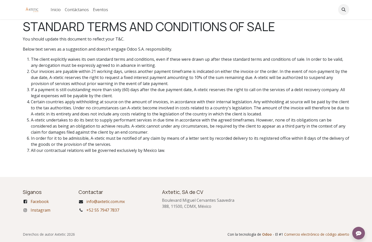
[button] (343, 9)
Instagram (40, 210)
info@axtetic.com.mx (105, 201)
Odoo (267, 234)
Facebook (40, 201)
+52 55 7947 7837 (102, 210)
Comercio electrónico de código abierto (316, 234)
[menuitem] (56, 10)
